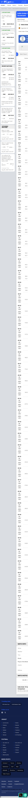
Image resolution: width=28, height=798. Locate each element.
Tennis (12, 763)
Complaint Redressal (19, 784)
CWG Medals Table (16, 704)
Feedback (16, 781)
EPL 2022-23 (18, 742)
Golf (12, 766)
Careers (3, 786)
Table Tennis (6, 773)
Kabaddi (5, 770)
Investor (10, 784)
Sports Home (4, 8)
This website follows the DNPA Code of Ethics (11, 789)
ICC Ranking (18, 734)
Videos (4, 730)
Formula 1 (5, 763)
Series (14, 5)
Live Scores (5, 722)
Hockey (19, 763)
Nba (17, 766)
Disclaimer (3, 784)
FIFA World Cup (5, 704)
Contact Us (9, 786)
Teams (4, 732)
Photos (17, 727)
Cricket (3, 5)
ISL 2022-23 (6, 742)
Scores (9, 5)
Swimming (20, 770)
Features (17, 730)
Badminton (5, 766)
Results (17, 725)
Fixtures (20, 5)
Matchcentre (6, 754)
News (4, 727)
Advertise (3, 781)
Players (17, 732)
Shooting (12, 770)
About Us (10, 781)
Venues (4, 734)
